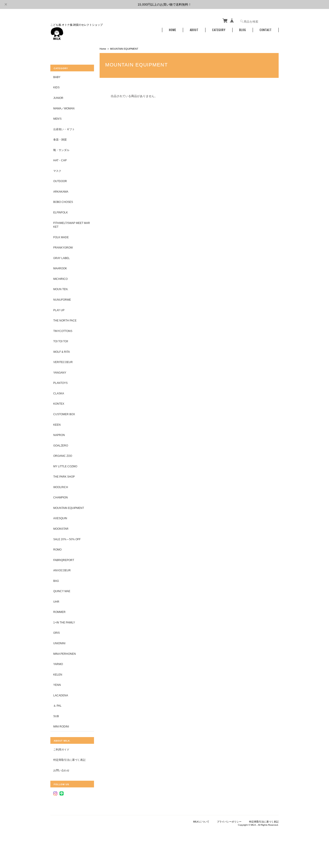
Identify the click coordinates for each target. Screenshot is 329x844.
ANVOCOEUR (62, 570)
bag (56, 580)
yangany (59, 372)
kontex (58, 403)
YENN (57, 684)
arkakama (60, 191)
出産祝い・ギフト (64, 129)
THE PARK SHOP (64, 476)
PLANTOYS (60, 382)
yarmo (58, 664)
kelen (57, 674)
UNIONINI (59, 643)
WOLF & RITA (61, 351)
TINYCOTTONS (62, 331)
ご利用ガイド (61, 749)
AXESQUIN (60, 518)
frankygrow (63, 247)
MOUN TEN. (60, 289)
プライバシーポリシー (229, 821)
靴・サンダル (61, 150)
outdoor (60, 181)
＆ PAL (57, 705)
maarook (60, 268)
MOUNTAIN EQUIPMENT (68, 507)
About (194, 30)
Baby (56, 77)
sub (56, 716)
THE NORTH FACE (65, 320)
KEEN (57, 424)
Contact (266, 30)
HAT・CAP (60, 160)
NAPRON (59, 435)
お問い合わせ (61, 770)
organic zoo (62, 455)
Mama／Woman (64, 108)
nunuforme (62, 299)
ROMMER (59, 611)
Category (219, 30)
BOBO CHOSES (63, 201)
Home (172, 30)
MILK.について (201, 821)
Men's (57, 118)
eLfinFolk (60, 212)
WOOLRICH (60, 487)
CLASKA (58, 393)
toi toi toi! (60, 341)
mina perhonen (64, 653)
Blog (242, 30)
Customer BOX (64, 414)
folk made (61, 237)
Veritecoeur (63, 362)
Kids (56, 87)
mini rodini (61, 726)
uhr (56, 601)
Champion (60, 497)
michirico (60, 278)
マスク (57, 170)
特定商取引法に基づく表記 (69, 759)
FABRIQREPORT (63, 560)
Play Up (58, 310)
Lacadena (60, 695)
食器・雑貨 (60, 139)
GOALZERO (60, 445)
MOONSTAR (60, 528)
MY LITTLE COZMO (65, 466)
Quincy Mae (61, 591)
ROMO (57, 549)
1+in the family (64, 622)
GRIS (56, 632)
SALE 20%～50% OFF (67, 539)
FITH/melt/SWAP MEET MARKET (71, 224)
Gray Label (61, 258)
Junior (58, 97)
